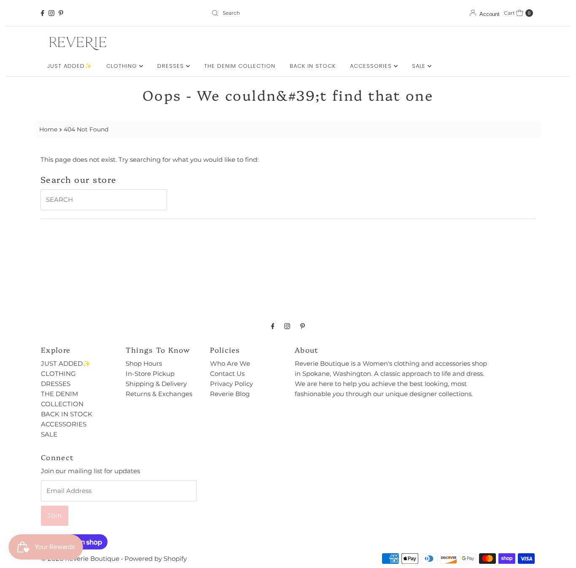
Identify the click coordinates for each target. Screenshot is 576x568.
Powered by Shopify (155, 559)
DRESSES (171, 66)
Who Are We (230, 363)
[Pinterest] (61, 13)
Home (48, 129)
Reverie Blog (230, 394)
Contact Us (227, 374)
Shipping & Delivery (156, 384)
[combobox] (288, 13)
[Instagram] (51, 13)
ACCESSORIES (372, 66)
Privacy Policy (231, 384)
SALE (420, 66)
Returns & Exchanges (159, 394)
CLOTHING (122, 66)
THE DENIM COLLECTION (239, 66)
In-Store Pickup (150, 374)
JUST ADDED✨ (69, 66)
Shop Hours (144, 363)
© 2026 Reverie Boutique (80, 559)
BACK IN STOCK (313, 66)
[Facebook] (42, 13)
